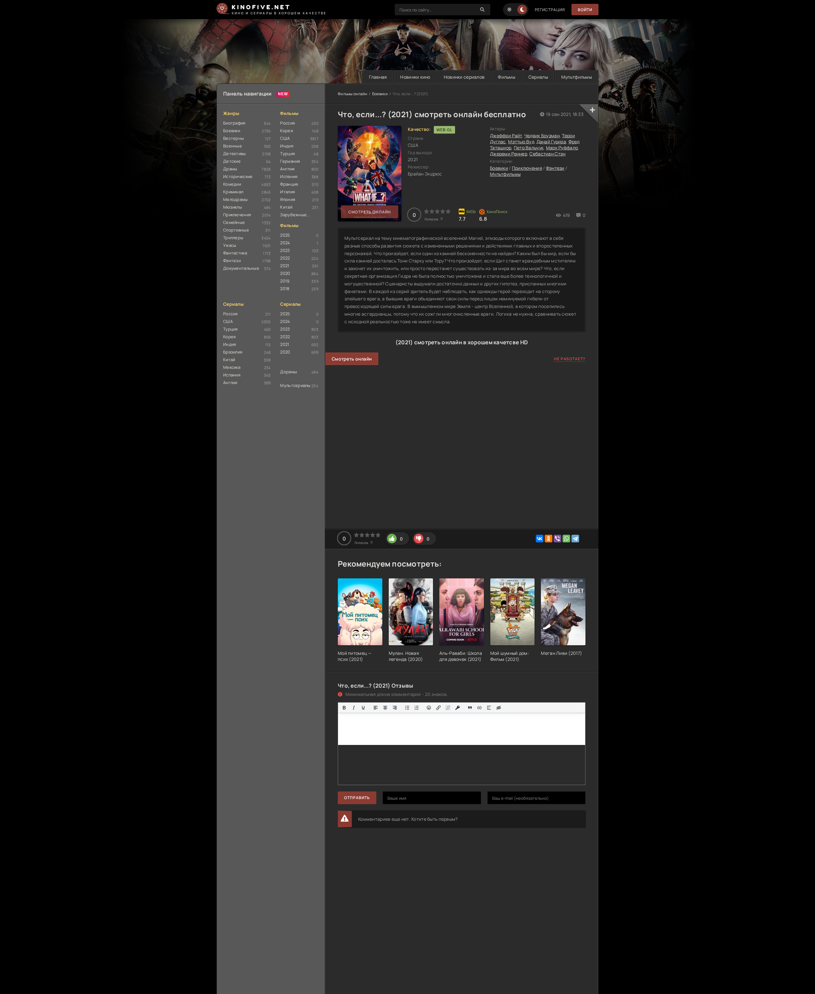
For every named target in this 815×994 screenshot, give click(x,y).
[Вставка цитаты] (470, 707)
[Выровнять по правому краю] (395, 707)
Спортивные (236, 230)
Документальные (241, 268)
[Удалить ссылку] (448, 707)
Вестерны (233, 138)
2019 (284, 281)
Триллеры (233, 237)
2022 (285, 258)
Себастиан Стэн (547, 154)
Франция (289, 184)
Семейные (234, 222)
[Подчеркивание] (363, 707)
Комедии (232, 184)
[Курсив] (353, 707)
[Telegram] (575, 538)
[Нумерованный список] (417, 707)
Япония (287, 199)
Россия (287, 123)
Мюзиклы (232, 207)
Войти (585, 9)
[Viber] (557, 538)
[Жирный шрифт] (344, 707)
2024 (285, 243)
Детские (232, 161)
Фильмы (506, 77)
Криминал (233, 192)
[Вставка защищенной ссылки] (457, 707)
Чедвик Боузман (542, 135)
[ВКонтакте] (539, 538)
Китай (286, 207)
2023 (285, 250)
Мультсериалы (295, 385)
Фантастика (235, 253)
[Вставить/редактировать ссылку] (438, 707)
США (285, 138)
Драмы (230, 169)
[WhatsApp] (566, 538)
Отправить (357, 797)
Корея (286, 130)
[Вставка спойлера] (489, 707)
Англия (287, 169)
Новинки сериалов (464, 77)
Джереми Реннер (508, 154)
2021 (284, 265)
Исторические (237, 176)
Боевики (231, 130)
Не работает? (569, 358)
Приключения (237, 215)
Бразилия (232, 352)
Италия (287, 192)
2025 (285, 235)
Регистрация (550, 9)
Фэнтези (232, 260)
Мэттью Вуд (521, 142)
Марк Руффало (562, 148)
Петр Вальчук (528, 148)
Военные (232, 146)
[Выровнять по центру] (385, 707)
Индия (286, 146)
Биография (234, 123)
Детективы (234, 153)
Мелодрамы (235, 199)
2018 (284, 288)
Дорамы (288, 372)
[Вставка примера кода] (479, 707)
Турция (287, 153)
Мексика (231, 367)
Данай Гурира (551, 142)
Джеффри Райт (506, 135)
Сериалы (538, 77)
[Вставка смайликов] (429, 707)
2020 (285, 273)
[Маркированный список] (407, 707)
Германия (290, 161)
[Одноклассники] (548, 538)
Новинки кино (415, 77)
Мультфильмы (576, 77)
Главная (378, 77)
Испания (288, 176)
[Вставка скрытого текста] (498, 707)
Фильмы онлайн (352, 94)
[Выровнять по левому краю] (375, 707)
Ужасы (229, 245)
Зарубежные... (295, 215)
